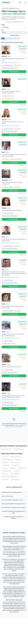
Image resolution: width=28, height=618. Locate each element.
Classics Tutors (5, 462)
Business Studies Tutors (15, 462)
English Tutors (13, 468)
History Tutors (5, 456)
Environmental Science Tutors (16, 456)
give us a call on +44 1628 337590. (14, 426)
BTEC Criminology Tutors (19, 449)
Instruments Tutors (22, 468)
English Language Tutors (15, 473)
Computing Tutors (17, 471)
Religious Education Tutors (7, 459)
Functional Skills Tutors (6, 471)
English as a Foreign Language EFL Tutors (10, 476)
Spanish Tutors (5, 473)
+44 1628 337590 (10, 553)
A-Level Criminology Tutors (6, 449)
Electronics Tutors (5, 479)
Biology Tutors (18, 459)
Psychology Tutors (5, 465)
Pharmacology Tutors (16, 479)
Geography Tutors (15, 465)
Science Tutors (5, 468)
